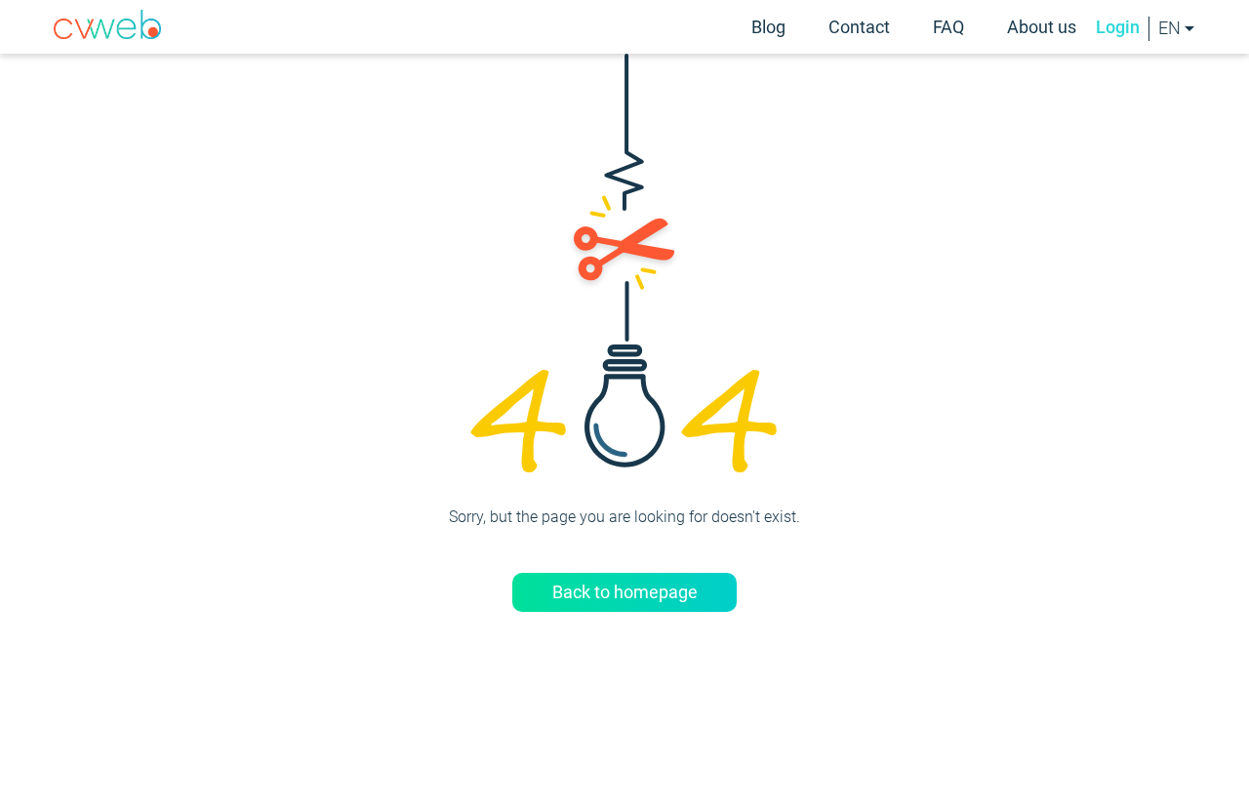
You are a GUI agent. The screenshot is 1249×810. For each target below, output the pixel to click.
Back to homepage (625, 592)
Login (1118, 27)
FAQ (948, 27)
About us (1041, 27)
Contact (859, 27)
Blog (768, 27)
